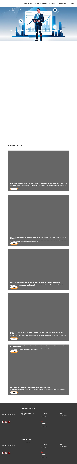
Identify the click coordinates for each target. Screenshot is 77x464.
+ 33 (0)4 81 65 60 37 (64, 415)
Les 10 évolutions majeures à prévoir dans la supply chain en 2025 (30, 387)
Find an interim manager (26, 439)
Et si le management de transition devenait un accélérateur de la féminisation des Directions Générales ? (38, 237)
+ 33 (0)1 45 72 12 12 (45, 416)
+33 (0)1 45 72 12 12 (5, 417)
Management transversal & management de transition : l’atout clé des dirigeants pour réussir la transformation (38, 345)
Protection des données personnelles (44, 431)
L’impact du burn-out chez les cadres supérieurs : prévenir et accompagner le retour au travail (36, 333)
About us (23, 442)
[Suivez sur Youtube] (9, 422)
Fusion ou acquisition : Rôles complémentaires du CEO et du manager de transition (35, 282)
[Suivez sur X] (6, 422)
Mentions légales (34, 431)
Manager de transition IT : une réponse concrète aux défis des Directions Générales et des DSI (38, 183)
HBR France (56, 42)
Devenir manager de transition (31, 3)
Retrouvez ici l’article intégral (17, 108)
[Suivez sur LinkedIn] (3, 422)
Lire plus (14, 189)
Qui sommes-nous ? (63, 3)
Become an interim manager (27, 441)
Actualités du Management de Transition (27, 414)
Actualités (72, 3)
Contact (25, 416)
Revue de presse (38, 35)
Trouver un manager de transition (28, 408)
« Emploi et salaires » (18, 55)
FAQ (22, 416)
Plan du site (29, 431)
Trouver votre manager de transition (48, 3)
